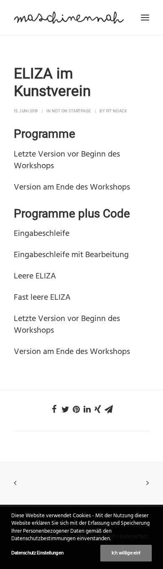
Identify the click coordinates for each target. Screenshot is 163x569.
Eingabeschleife (41, 233)
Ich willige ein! (126, 553)
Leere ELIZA (35, 276)
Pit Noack (116, 111)
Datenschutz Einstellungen (37, 553)
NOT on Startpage (71, 111)
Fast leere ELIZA (42, 297)
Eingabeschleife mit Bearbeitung (71, 255)
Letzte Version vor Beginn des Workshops (67, 160)
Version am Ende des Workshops (72, 187)
